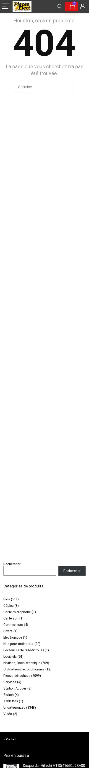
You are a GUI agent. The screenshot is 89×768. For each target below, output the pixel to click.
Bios (6, 599)
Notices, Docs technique (21, 663)
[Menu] (5, 6)
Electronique (12, 637)
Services (9, 682)
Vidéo (7, 714)
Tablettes (10, 701)
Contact (11, 739)
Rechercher (12, 564)
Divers (8, 631)
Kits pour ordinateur (18, 644)
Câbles (8, 606)
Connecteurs (13, 625)
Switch (8, 695)
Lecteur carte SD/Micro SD (23, 650)
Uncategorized (14, 707)
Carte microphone (17, 612)
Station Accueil (14, 688)
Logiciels (10, 657)
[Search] (59, 6)
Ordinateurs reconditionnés (23, 669)
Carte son (10, 618)
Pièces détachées (16, 676)
